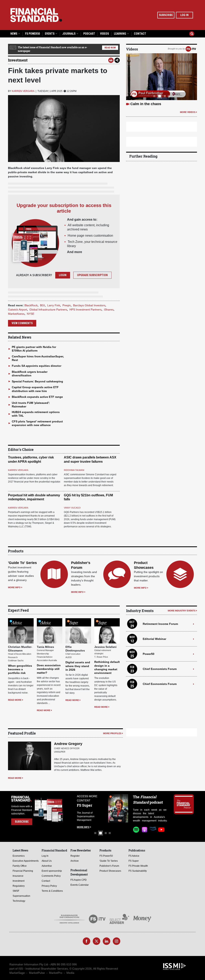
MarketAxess (16, 313)
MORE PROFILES (112, 733)
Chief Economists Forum (160, 668)
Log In (184, 15)
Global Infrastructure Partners (48, 309)
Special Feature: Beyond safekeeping (37, 381)
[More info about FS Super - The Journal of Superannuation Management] (118, 808)
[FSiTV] (191, 48)
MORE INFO (14, 587)
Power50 (148, 653)
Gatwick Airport (17, 309)
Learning (120, 33)
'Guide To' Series (22, 563)
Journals (69, 33)
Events (50, 33)
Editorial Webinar (154, 638)
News (14, 33)
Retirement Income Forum (160, 623)
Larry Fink (53, 305)
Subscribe (166, 15)
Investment (18, 60)
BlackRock (31, 305)
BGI (42, 305)
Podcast (89, 33)
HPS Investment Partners (85, 309)
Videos (104, 33)
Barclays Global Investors (89, 305)
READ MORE (14, 700)
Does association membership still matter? (49, 669)
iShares (109, 309)
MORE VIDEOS (187, 117)
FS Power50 (32, 33)
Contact (140, 33)
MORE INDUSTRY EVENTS (181, 610)
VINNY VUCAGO (72, 508)
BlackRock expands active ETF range (37, 396)
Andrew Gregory (68, 744)
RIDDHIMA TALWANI (74, 470)
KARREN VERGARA (23, 91)
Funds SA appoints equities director (36, 365)
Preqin (66, 305)
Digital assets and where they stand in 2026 (77, 666)
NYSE (30, 313)
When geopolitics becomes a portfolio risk (20, 669)
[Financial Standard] (36, 15)
